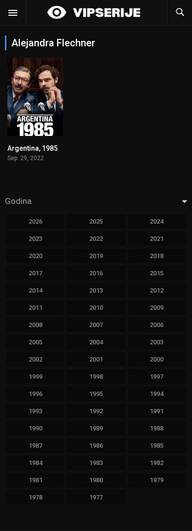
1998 (96, 376)
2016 (96, 273)
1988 (156, 428)
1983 (96, 462)
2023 (35, 238)
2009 (156, 307)
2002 (35, 359)
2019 (96, 256)
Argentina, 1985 (32, 148)
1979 (156, 480)
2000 (156, 359)
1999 (35, 376)
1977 (96, 497)
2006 (156, 325)
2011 (35, 307)
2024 (156, 221)
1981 (35, 480)
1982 (156, 462)
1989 (96, 428)
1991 (156, 411)
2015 (156, 273)
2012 (156, 290)
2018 (156, 256)
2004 (96, 342)
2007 (96, 325)
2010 (96, 307)
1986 (96, 445)
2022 (96, 238)
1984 (35, 462)
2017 (35, 273)
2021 (156, 238)
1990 (35, 428)
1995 (96, 394)
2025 (96, 221)
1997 (156, 376)
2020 (35, 256)
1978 (35, 497)
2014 (35, 290)
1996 (35, 394)
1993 (35, 411)
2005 (35, 342)
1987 (35, 445)
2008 (35, 325)
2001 (96, 359)
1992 (96, 411)
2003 (156, 342)
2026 (35, 221)
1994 (156, 394)
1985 (156, 445)
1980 (96, 480)
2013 (96, 290)
